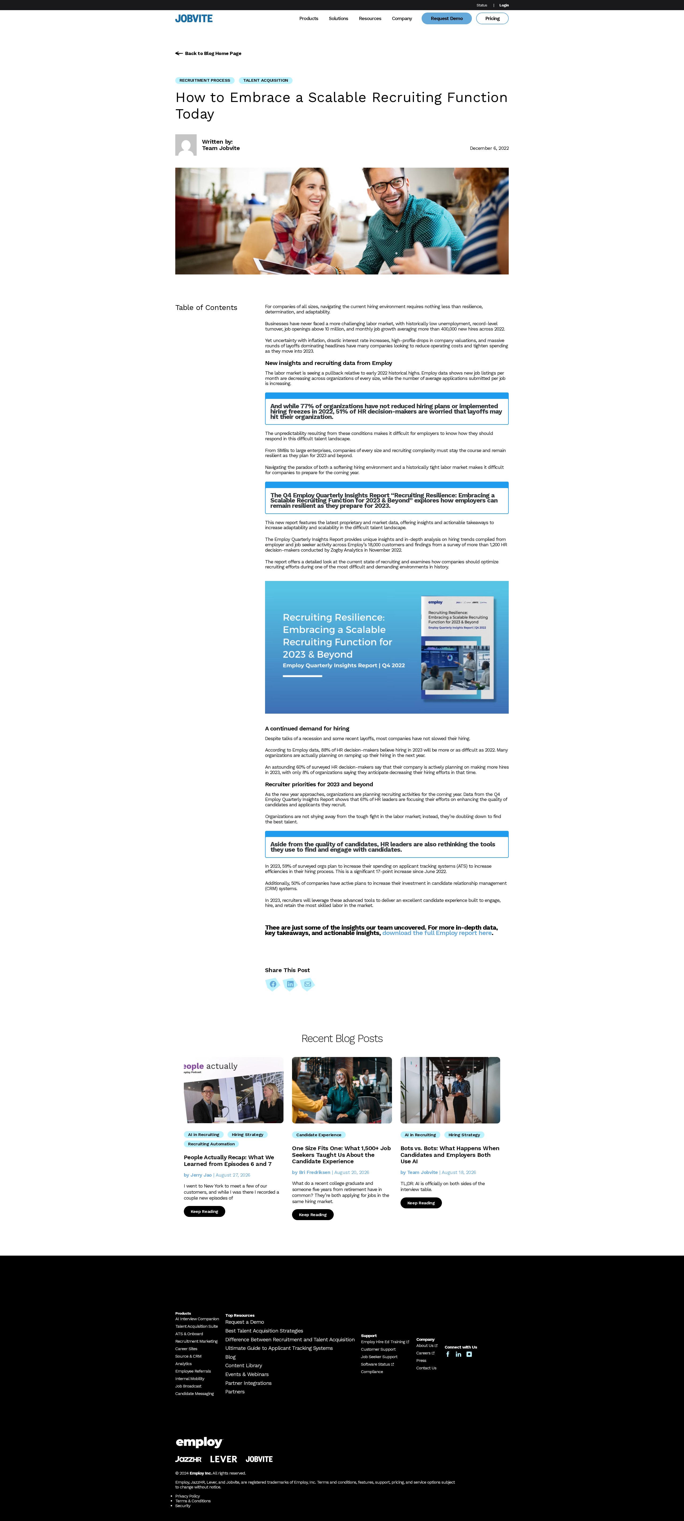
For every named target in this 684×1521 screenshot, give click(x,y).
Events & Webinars (247, 1374)
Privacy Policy (187, 1496)
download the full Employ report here (437, 933)
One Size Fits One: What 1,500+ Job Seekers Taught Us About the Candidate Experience (341, 1154)
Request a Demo (244, 1322)
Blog (230, 1357)
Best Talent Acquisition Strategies (264, 1330)
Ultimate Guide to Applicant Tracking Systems (279, 1348)
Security (182, 1505)
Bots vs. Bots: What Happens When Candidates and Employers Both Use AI (450, 1154)
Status (482, 5)
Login (504, 5)
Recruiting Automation (211, 1143)
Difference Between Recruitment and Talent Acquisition (290, 1339)
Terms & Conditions (193, 1500)
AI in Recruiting (203, 1134)
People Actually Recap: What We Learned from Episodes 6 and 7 (229, 1160)
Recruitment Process (205, 80)
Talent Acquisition (265, 80)
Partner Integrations (248, 1383)
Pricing (492, 18)
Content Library (243, 1365)
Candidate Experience (318, 1134)
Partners (234, 1391)
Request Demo (447, 18)
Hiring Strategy (247, 1134)
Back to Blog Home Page (213, 53)
